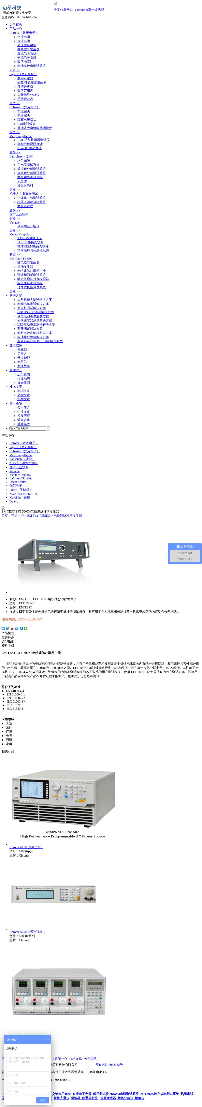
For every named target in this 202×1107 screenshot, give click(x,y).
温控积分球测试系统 (31, 169)
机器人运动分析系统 (31, 202)
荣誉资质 (23, 420)
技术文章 (15, 386)
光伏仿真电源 (26, 45)
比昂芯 (22, 362)
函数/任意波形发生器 (32, 82)
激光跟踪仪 (25, 206)
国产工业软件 (18, 214)
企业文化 (23, 411)
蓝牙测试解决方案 (30, 328)
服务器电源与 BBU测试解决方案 (40, 341)
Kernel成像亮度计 (29, 148)
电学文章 (23, 391)
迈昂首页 (15, 24)
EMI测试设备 (26, 124)
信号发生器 (108, 1098)
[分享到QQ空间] (7, 628)
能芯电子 (15, 485)
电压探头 (23, 115)
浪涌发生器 (25, 266)
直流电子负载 (26, 53)
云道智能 (23, 357)
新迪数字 (23, 366)
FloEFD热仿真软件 (30, 242)
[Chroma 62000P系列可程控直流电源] (53, 929)
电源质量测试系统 (30, 283)
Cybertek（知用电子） (24, 107)
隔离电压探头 (26, 119)
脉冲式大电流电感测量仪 (34, 128)
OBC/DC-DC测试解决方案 (35, 312)
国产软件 (15, 345)
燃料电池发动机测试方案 (34, 333)
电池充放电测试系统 (31, 65)
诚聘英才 (23, 424)
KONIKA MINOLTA (23, 493)
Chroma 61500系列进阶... (26, 847)
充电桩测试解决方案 (31, 308)
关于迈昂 (15, 403)
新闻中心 (15, 370)
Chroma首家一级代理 (89, 9)
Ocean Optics (17, 482)
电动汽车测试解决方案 (33, 304)
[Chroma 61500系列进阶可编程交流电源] (63, 844)
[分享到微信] (26, 628)
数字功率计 (25, 61)
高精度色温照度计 (30, 144)
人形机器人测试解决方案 (34, 299)
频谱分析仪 (25, 86)
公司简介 (23, 407)
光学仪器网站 (63, 9)
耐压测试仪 (101, 1094)
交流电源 (23, 36)
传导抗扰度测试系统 (31, 287)
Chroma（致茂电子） (23, 32)
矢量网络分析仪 (28, 95)
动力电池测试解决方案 (33, 316)
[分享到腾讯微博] (17, 628)
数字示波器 (25, 78)
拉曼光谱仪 (61, 1098)
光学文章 (23, 395)
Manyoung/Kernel (20, 136)
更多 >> (14, 70)
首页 (5, 515)
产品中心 (15, 28)
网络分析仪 (125, 1098)
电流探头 (23, 111)
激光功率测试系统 (30, 177)
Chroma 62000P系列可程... (27, 932)
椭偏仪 (139, 1098)
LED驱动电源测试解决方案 (36, 324)
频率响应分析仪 (28, 226)
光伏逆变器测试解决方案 (34, 320)
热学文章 (23, 399)
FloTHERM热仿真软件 (33, 246)
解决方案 (15, 295)
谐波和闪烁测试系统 (31, 275)
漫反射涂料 (25, 185)
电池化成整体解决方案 (33, 337)
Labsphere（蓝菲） (22, 156)
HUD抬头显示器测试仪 (33, 140)
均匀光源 (23, 160)
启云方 (22, 353)
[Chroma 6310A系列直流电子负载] (58, 1040)
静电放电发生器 (28, 262)
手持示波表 (25, 99)
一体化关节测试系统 (31, 198)
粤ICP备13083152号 (109, 1064)
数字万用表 (25, 90)
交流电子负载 (26, 57)
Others (13, 501)
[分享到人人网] (21, 628)
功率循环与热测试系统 (33, 250)
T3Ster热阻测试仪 (29, 238)
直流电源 (23, 41)
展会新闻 (23, 382)
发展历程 (23, 415)
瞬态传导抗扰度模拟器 (33, 279)
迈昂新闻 (23, 374)
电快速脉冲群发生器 (31, 270)
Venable (14, 222)
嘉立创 (22, 349)
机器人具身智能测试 (23, 193)
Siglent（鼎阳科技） (23, 74)
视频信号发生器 (28, 49)
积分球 (22, 181)
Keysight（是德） (21, 497)
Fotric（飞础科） (21, 489)
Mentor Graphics (20, 234)
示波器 (75, 1098)
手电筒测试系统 (28, 164)
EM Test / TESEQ (21, 258)
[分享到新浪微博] (12, 628)
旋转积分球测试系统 (31, 173)
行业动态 (23, 378)
